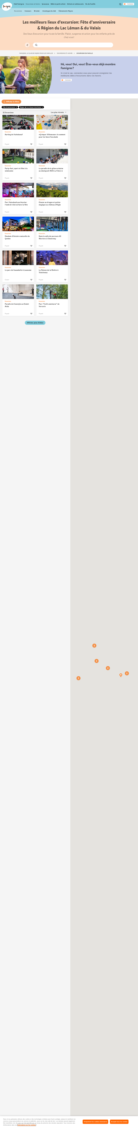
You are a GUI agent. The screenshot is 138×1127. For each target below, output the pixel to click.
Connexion (130, 4)
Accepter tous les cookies (119, 1121)
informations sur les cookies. (27, 1125)
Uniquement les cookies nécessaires (95, 1121)
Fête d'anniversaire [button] (9, 107)
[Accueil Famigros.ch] (7, 6)
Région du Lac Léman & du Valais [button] (30, 107)
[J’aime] (31, 144)
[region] (69, 1121)
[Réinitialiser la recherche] (110, 45)
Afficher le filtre (12, 101)
